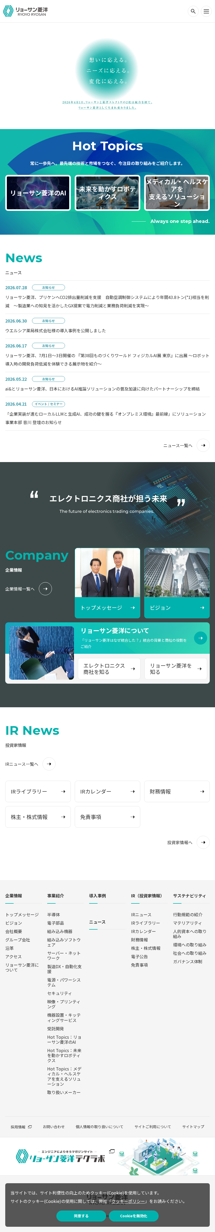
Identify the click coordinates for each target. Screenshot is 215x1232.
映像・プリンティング (63, 1004)
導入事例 (97, 896)
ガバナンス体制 (187, 961)
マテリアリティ (187, 923)
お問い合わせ (54, 1126)
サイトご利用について (153, 1126)
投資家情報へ (179, 842)
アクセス (13, 956)
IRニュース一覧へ (21, 764)
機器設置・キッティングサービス (64, 1017)
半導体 (53, 914)
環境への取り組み (190, 944)
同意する (81, 1215)
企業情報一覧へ (20, 589)
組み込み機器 (59, 931)
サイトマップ (193, 1126)
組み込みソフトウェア (64, 942)
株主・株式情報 (145, 948)
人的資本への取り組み (190, 933)
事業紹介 (55, 896)
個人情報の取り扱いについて (99, 1126)
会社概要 (13, 931)
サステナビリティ (189, 896)
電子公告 (139, 956)
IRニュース (141, 914)
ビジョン (13, 923)
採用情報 (18, 1126)
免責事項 (139, 965)
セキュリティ (59, 993)
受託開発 (55, 1028)
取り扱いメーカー (64, 1092)
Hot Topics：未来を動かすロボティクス (64, 1055)
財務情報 (139, 939)
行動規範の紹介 (187, 914)
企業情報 (13, 896)
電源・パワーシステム (64, 982)
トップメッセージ (22, 914)
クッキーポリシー (128, 1201)
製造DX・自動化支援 (64, 968)
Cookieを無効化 (133, 1215)
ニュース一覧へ (177, 445)
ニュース (97, 922)
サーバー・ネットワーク (64, 955)
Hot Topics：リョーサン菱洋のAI (64, 1039)
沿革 (9, 948)
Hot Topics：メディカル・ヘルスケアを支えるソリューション (64, 1076)
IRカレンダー (143, 931)
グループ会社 (17, 939)
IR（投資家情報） (147, 896)
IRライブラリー (145, 923)
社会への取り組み (190, 953)
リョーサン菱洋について (22, 967)
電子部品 (55, 923)
